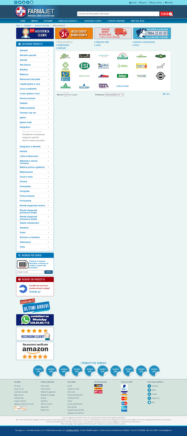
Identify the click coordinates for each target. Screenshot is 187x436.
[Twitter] (19, 2)
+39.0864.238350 (72, 430)
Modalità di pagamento (48, 391)
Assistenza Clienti (73, 397)
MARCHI (34, 20)
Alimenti (24, 50)
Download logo (19, 397)
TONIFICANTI (61, 48)
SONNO (98, 45)
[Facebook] (16, 2)
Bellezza (24, 74)
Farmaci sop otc (28, 112)
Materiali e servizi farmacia (29, 162)
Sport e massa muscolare (33, 140)
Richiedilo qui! (35, 291)
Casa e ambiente (28, 88)
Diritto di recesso (46, 403)
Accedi (69, 385)
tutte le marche (123, 85)
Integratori (25, 127)
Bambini (24, 69)
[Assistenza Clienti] (35, 33)
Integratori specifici (30, 137)
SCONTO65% (51, 370)
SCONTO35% (141, 370)
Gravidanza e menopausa (33, 134)
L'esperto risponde (20, 400)
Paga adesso (45, 406)
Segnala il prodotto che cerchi (24, 403)
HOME (23, 20)
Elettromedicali (27, 108)
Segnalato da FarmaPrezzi (75, 412)
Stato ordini (71, 391)
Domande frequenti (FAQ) (75, 409)
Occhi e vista (26, 176)
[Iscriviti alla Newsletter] (74, 33)
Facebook (155, 385)
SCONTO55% (77, 370)
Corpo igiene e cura (30, 93)
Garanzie (43, 397)
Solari (23, 232)
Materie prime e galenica (32, 167)
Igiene (23, 117)
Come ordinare (46, 388)
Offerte (23, 181)
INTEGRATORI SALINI (102, 42)
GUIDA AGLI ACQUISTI (68, 20)
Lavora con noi (19, 388)
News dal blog (71, 406)
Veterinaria (25, 242)
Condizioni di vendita (21, 391)
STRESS (136, 45)
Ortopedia (25, 191)
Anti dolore (25, 65)
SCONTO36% (128, 370)
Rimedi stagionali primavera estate (28, 211)
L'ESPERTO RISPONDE (116, 20)
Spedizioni (44, 400)
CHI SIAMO (48, 20)
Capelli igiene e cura (30, 84)
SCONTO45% (103, 370)
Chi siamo (17, 385)
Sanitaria (24, 227)
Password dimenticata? (75, 394)
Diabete (23, 103)
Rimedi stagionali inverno (32, 205)
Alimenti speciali (28, 55)
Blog (153, 402)
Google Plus (155, 398)
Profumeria (25, 200)
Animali (23, 60)
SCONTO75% (38, 370)
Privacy (69, 400)
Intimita (23, 151)
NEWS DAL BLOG (137, 20)
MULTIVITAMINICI (63, 45)
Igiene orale (26, 122)
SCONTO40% (116, 370)
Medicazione (26, 172)
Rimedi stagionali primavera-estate (28, 217)
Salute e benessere (29, 223)
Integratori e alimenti (30, 146)
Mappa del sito (19, 394)
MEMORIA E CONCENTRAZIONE (144, 42)
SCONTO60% (64, 370)
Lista (167, 94)
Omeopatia (25, 186)
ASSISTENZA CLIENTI (92, 20)
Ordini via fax (45, 385)
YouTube (154, 394)
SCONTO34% (154, 370)
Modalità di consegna (48, 394)
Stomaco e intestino (30, 237)
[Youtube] (23, 2)
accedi (133, 2)
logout (143, 2)
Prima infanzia (27, 196)
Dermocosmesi (27, 98)
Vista (22, 247)
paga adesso (157, 2)
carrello (170, 2)
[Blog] (31, 2)
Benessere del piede (30, 79)
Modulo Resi (45, 409)
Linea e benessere (29, 156)
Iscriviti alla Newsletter (75, 403)
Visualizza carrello (73, 388)
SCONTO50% (90, 370)
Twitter (154, 389)
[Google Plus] (27, 2)
